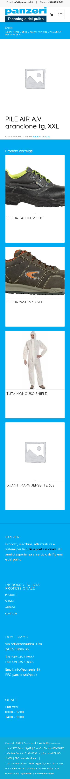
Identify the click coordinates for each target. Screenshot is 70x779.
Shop (9, 28)
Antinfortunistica (38, 31)
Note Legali (35, 763)
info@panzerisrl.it (27, 669)
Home (16, 31)
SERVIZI (9, 601)
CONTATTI (11, 613)
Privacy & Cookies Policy (40, 768)
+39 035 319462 (22, 657)
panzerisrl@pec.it (24, 675)
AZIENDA (10, 607)
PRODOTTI (11, 594)
